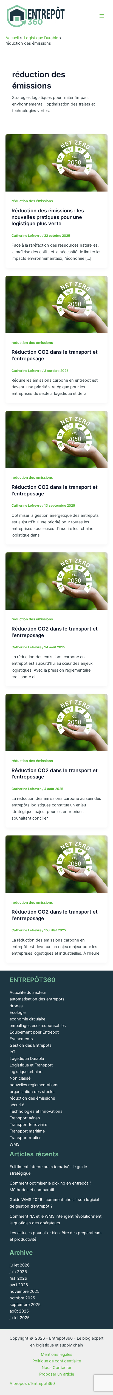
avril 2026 (19, 1284)
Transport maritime (27, 1131)
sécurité (17, 1104)
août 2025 (19, 1311)
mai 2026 (18, 1278)
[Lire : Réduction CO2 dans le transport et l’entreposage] (56, 304)
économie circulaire (27, 1019)
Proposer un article (56, 1374)
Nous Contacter (56, 1367)
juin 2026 (18, 1271)
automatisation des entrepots (37, 999)
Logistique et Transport (31, 1065)
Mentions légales (56, 1354)
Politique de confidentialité (56, 1361)
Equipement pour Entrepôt (34, 1032)
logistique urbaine (26, 1071)
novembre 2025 (24, 1291)
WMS (14, 1144)
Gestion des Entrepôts (31, 1045)
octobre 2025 (22, 1298)
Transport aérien (25, 1118)
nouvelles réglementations (34, 1084)
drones (16, 1005)
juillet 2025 (20, 1317)
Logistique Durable (27, 1058)
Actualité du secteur (28, 992)
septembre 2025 (25, 1304)
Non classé (20, 1078)
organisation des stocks (32, 1091)
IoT (12, 1051)
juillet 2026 (20, 1265)
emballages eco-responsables (38, 1025)
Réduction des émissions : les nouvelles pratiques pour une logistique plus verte (48, 216)
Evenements (21, 1038)
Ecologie (18, 1012)
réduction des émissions (32, 201)
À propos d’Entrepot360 (32, 1383)
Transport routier (25, 1137)
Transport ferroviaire (28, 1124)
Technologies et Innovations (36, 1111)
